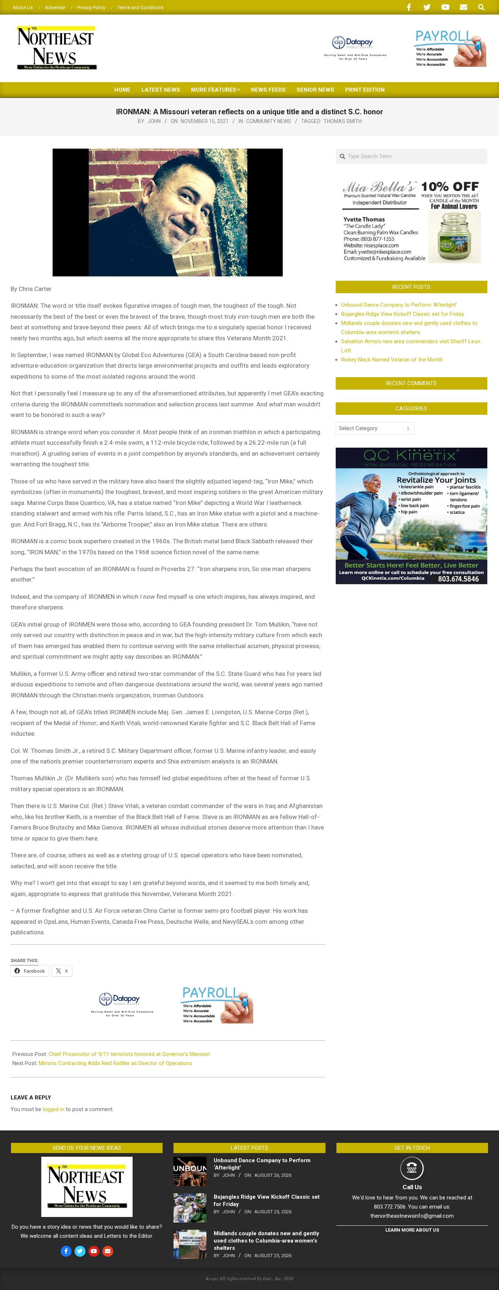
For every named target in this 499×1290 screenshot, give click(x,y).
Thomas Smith (343, 121)
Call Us (412, 1187)
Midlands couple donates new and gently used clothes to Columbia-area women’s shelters (266, 1240)
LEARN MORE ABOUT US (412, 1230)
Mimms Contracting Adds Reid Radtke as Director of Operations (115, 1063)
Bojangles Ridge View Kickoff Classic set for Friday (402, 314)
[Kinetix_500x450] (411, 452)
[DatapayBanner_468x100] (400, 33)
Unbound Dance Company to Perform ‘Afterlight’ (399, 305)
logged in (53, 1109)
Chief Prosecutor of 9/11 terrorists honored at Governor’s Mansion (129, 1054)
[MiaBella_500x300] (411, 181)
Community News (268, 121)
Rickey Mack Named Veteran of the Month (392, 359)
